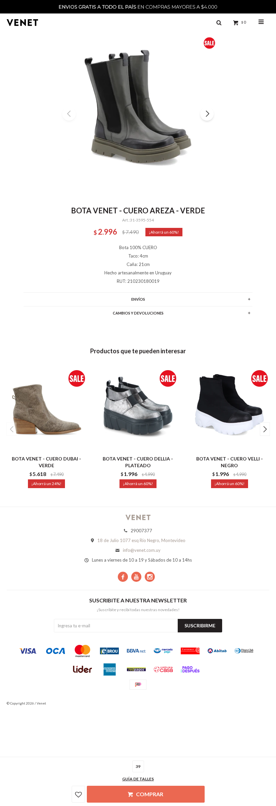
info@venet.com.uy (142, 550)
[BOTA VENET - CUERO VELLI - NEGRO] (229, 408)
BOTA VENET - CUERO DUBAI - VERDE (46, 462)
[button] (207, 114)
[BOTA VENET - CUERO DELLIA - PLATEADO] (138, 408)
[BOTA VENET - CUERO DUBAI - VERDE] (46, 408)
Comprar (149, 794)
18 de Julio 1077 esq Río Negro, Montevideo (141, 540)
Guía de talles (138, 778)
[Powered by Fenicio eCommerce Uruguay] (259, 703)
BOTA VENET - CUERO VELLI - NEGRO (229, 462)
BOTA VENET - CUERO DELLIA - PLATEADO (138, 462)
